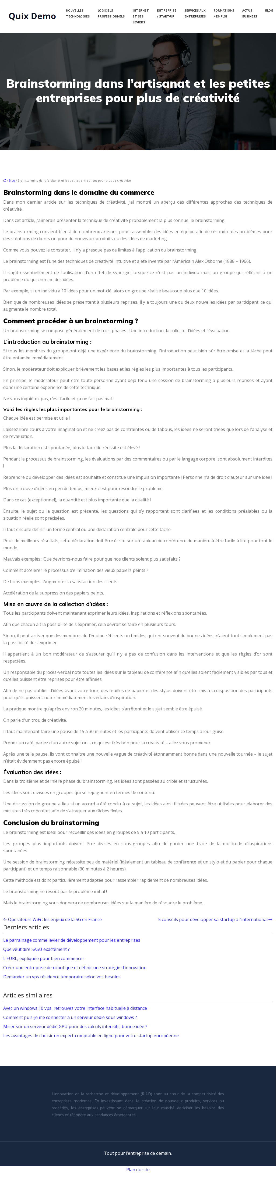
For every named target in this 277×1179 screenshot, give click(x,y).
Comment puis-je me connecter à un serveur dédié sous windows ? (70, 1017)
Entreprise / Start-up (166, 13)
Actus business (249, 13)
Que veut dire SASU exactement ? (36, 949)
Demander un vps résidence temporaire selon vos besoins (62, 977)
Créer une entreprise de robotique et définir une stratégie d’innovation (74, 968)
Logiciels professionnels (111, 13)
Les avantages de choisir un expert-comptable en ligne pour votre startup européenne (91, 1036)
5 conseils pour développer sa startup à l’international (213, 919)
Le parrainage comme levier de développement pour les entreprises (71, 940)
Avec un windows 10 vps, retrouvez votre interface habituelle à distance (75, 1008)
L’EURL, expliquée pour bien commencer (43, 958)
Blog (269, 10)
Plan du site (138, 1170)
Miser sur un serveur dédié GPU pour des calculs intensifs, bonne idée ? (75, 1026)
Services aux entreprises (195, 13)
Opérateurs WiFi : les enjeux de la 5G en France (55, 919)
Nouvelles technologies (78, 13)
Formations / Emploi (224, 13)
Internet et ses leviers (141, 16)
